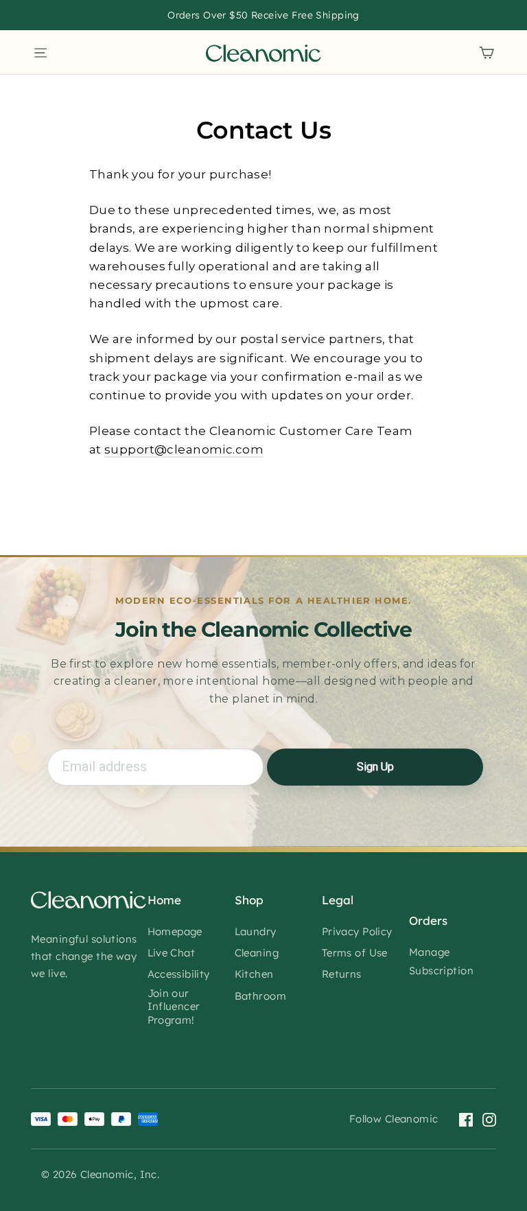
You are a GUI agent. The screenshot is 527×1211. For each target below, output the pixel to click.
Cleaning (257, 952)
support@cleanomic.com (184, 449)
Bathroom (260, 995)
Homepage (175, 931)
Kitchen (254, 973)
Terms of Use (355, 952)
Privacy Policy (357, 931)
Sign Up (375, 766)
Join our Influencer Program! (174, 1006)
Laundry (256, 931)
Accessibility (179, 973)
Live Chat (171, 952)
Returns (342, 973)
